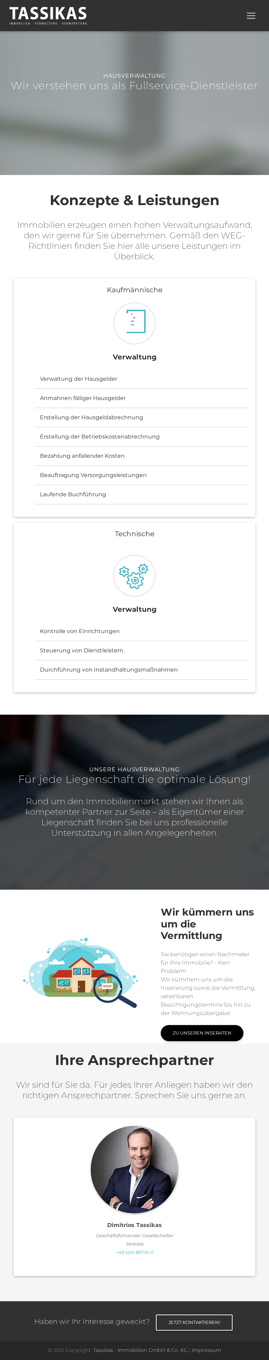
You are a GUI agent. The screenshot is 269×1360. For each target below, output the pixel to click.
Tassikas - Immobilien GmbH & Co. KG (140, 1350)
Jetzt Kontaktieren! (194, 1322)
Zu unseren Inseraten (202, 1033)
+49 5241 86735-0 (134, 1252)
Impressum (206, 1350)
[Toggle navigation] (251, 15)
